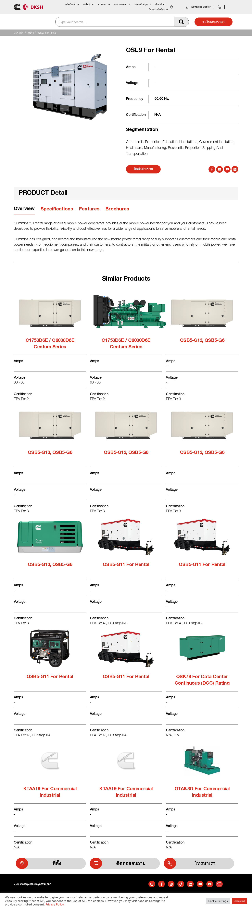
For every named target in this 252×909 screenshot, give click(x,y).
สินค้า (31, 33)
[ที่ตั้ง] (22, 863)
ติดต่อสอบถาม (131, 863)
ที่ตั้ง (57, 863)
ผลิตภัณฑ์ (70, 4)
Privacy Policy (54, 904)
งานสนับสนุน (141, 4)
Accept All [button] (239, 901)
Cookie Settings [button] (218, 901)
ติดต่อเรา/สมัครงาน (158, 9)
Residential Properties (184, 148)
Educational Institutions (179, 142)
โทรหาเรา (205, 863)
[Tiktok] (180, 884)
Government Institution (216, 142)
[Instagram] (171, 884)
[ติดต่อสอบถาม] (96, 863)
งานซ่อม (102, 4)
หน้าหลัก (18, 33)
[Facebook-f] (211, 169)
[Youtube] (227, 169)
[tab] (24, 210)
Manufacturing (155, 148)
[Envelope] (219, 169)
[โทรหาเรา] (170, 863)
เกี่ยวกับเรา (161, 4)
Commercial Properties (143, 142)
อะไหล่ (86, 4)
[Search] (181, 22)
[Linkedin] (235, 169)
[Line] (151, 884)
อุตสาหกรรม (120, 4)
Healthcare (134, 148)
